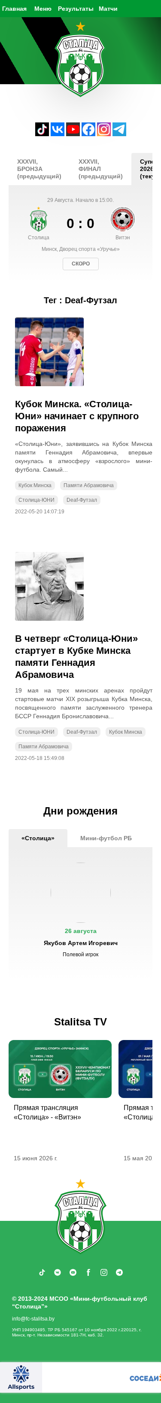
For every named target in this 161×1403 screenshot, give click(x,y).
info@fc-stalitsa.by (33, 1319)
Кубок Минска (35, 485)
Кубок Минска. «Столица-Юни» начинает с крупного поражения (77, 416)
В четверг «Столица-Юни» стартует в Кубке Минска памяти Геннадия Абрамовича (76, 656)
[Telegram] (119, 133)
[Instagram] (104, 133)
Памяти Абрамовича (89, 485)
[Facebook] (88, 133)
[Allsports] (21, 1377)
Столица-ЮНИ (36, 500)
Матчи (108, 8)
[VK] (57, 133)
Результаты (76, 8)
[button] (81, 914)
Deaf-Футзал (82, 500)
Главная (14, 8)
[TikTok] (42, 133)
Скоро (81, 264)
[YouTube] (73, 133)
